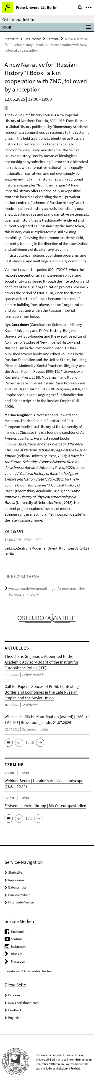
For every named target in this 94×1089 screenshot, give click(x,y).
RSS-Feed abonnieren (23, 1002)
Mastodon (18, 961)
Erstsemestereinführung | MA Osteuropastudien (45, 805)
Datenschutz (17, 887)
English (13, 1017)
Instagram (18, 946)
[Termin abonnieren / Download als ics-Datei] (47, 108)
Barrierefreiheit (19, 895)
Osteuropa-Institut (19, 19)
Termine (53, 38)
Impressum (16, 880)
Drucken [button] (14, 995)
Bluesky (16, 954)
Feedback (15, 1010)
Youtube (16, 939)
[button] (9, 742)
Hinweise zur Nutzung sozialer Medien (28, 971)
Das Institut (33, 38)
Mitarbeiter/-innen (21, 902)
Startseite (11, 38)
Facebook (17, 931)
